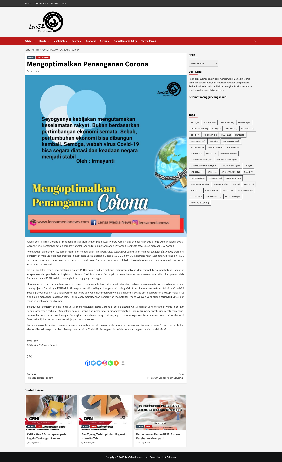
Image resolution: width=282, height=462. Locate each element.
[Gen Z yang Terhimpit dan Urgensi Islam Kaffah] (105, 412)
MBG (248, 166)
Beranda (28, 3)
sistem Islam (232, 197)
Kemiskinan (215, 147)
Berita (42, 41)
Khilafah (233, 147)
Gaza (216, 129)
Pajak (248, 172)
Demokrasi (227, 122)
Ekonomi (244, 122)
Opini (39, 426)
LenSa (211, 153)
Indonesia (210, 135)
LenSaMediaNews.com (203, 166)
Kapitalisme (231, 141)
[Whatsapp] (110, 363)
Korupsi (196, 153)
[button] (255, 41)
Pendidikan (233, 178)
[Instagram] (104, 363)
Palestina (198, 178)
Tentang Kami (41, 3)
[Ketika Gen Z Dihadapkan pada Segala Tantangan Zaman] (51, 412)
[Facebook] (87, 363)
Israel (240, 135)
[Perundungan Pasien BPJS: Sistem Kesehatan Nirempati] (160, 412)
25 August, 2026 (144, 443)
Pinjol (249, 184)
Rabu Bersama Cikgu (125, 41)
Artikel (28, 41)
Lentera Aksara (230, 166)
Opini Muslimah (230, 172)
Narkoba (197, 172)
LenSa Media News (201, 160)
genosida (247, 129)
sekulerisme (213, 197)
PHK (236, 184)
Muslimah (59, 41)
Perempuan (221, 184)
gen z (195, 135)
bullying (210, 122)
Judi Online (198, 141)
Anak (195, 122)
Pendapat (215, 178)
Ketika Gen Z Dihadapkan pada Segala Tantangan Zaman (47, 436)
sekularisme (245, 190)
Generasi (231, 129)
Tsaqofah (91, 41)
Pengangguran (200, 184)
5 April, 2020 (34, 71)
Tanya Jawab (148, 41)
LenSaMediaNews (226, 160)
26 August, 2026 (35, 443)
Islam (226, 135)
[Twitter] (93, 363)
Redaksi (54, 3)
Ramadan (211, 190)
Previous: (40, 375)
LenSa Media (228, 153)
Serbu (103, 41)
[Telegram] (99, 363)
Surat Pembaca (43, 58)
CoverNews (156, 457)
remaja (228, 190)
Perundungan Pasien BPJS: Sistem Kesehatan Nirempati (158, 436)
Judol (214, 141)
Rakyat (196, 190)
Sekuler (196, 197)
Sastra (75, 41)
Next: (165, 375)
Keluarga (197, 147)
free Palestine (199, 129)
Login (63, 3)
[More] (116, 363)
